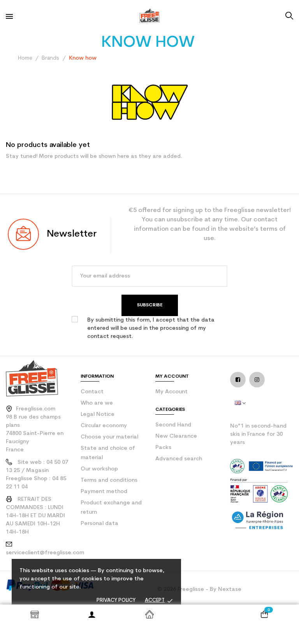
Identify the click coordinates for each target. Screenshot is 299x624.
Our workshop (99, 469)
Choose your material (109, 437)
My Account (171, 392)
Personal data (99, 524)
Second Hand (173, 425)
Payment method (104, 492)
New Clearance (176, 436)
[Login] (92, 614)
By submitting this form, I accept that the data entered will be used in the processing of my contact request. (151, 328)
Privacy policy (116, 600)
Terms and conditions (109, 480)
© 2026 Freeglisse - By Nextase (199, 589)
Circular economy (104, 426)
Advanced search (178, 459)
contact (92, 392)
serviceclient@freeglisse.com (45, 553)
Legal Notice (97, 414)
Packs (163, 448)
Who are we (97, 403)
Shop (34, 614)
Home (149, 614)
